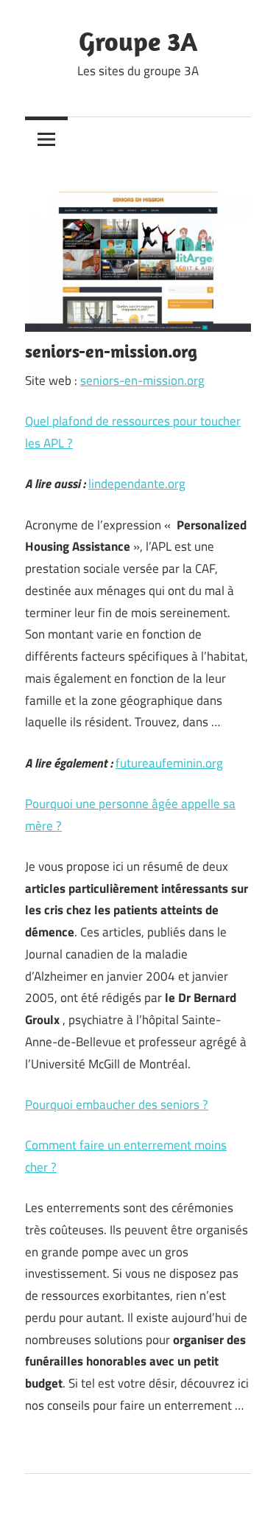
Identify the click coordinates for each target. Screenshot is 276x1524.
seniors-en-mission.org (142, 380)
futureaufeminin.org (169, 763)
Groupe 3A (138, 41)
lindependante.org (136, 483)
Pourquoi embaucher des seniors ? (116, 1104)
